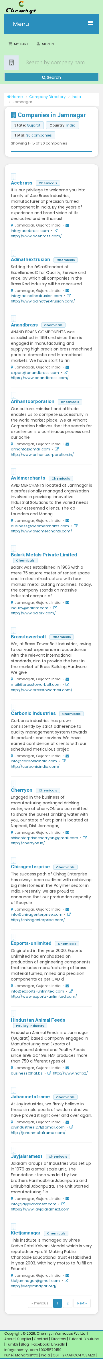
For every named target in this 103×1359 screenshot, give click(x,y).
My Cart (21, 44)
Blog (25, 1344)
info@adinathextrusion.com (36, 295)
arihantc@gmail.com (30, 449)
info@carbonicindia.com (34, 761)
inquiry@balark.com (29, 608)
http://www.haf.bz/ (70, 1073)
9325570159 (51, 1349)
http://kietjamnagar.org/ (34, 1286)
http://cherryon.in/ (28, 843)
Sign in (48, 44)
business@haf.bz (27, 1073)
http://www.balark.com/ (33, 613)
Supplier (24, 1338)
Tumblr (12, 1344)
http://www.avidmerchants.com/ (41, 531)
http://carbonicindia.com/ (35, 766)
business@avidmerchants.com (40, 526)
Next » (82, 1303)
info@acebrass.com (30, 230)
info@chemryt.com (21, 1349)
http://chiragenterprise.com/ (38, 920)
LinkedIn (58, 1344)
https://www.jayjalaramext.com (40, 1209)
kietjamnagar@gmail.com (35, 1280)
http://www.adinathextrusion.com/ (43, 301)
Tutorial (75, 1338)
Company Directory (47, 96)
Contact (41, 1338)
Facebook (40, 1344)
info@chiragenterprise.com (36, 914)
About (9, 1338)
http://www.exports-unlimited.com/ (44, 996)
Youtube (91, 1338)
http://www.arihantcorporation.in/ (42, 454)
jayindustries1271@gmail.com (38, 1127)
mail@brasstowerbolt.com (36, 684)
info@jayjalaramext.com (33, 1204)
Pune (8, 1355)
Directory (59, 1338)
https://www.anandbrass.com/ (40, 377)
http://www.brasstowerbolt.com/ (41, 690)
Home (17, 96)
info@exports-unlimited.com (37, 991)
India (76, 96)
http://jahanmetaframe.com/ (38, 1132)
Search (53, 77)
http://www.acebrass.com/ (36, 236)
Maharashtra (27, 1355)
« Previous (39, 1303)
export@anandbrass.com (35, 372)
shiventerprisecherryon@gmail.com (44, 838)
